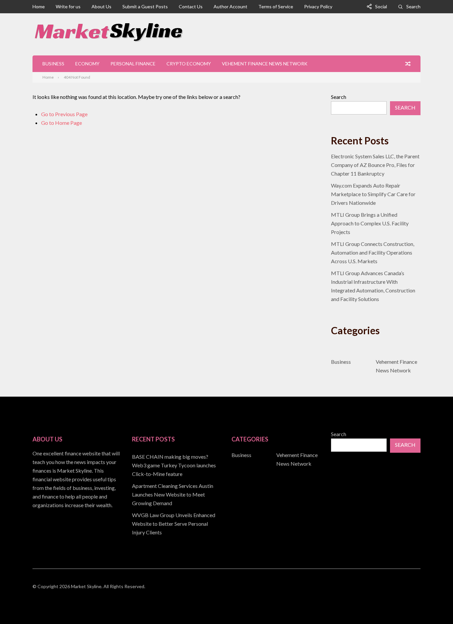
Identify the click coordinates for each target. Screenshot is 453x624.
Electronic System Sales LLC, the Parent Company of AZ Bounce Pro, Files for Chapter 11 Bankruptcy (375, 165)
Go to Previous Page (64, 114)
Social (381, 6)
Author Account (230, 6)
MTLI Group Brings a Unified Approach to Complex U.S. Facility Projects (370, 223)
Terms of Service (275, 6)
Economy (87, 63)
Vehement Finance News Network (264, 63)
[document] (177, 494)
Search (413, 6)
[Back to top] (434, 605)
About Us (101, 6)
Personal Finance (133, 63)
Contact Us (191, 6)
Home (38, 6)
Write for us (68, 6)
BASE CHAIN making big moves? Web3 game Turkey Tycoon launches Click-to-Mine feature (174, 465)
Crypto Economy (188, 63)
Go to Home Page (61, 122)
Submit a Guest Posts (145, 6)
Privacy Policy (318, 6)
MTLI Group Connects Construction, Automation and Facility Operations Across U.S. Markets (372, 252)
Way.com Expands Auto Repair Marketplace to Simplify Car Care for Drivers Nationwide (373, 194)
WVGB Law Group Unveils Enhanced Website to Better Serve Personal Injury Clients (173, 523)
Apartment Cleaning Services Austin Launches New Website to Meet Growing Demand (172, 494)
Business (53, 63)
